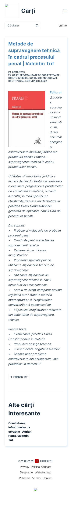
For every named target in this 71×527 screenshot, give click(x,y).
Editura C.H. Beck (36, 81)
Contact (47, 478)
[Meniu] (65, 11)
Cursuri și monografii (43, 77)
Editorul (55, 92)
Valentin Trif (18, 376)
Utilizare (46, 466)
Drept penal (16, 81)
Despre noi (26, 472)
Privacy (24, 466)
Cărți (28, 10)
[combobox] (19, 25)
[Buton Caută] (37, 25)
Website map (43, 472)
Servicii (36, 478)
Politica (35, 466)
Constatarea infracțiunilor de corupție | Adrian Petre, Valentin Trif (19, 431)
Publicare (24, 478)
